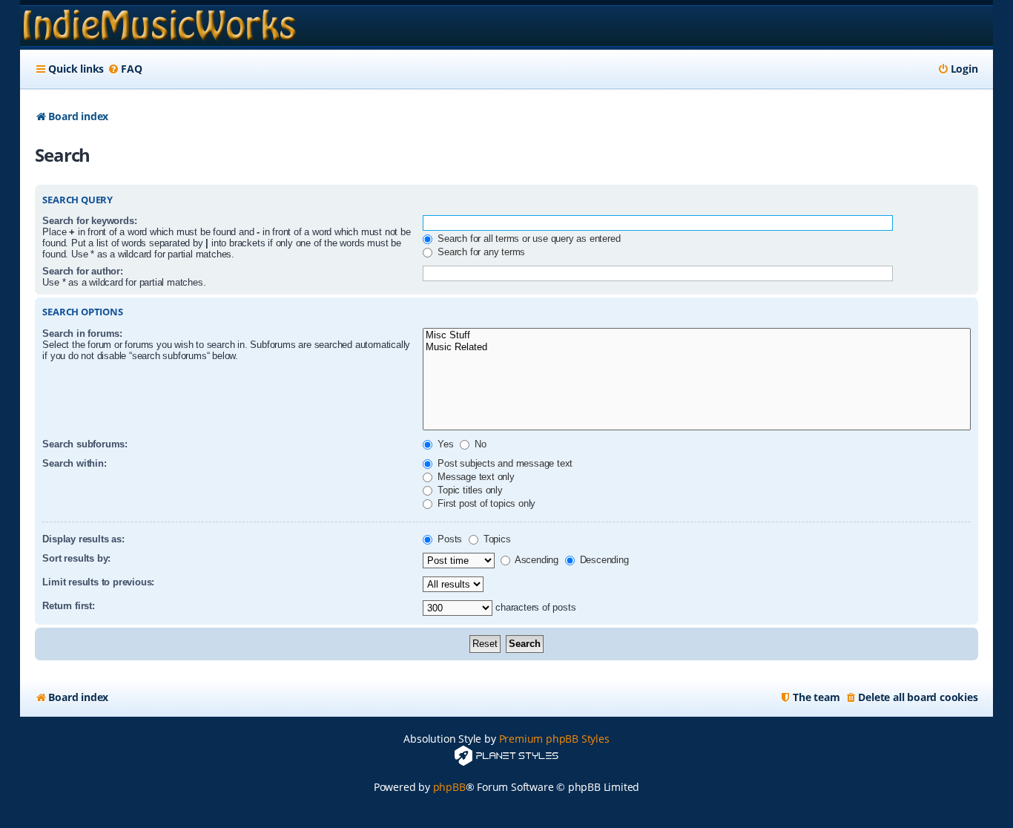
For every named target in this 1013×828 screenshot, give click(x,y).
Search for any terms (480, 251)
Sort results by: (76, 558)
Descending (603, 559)
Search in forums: (82, 333)
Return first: (68, 605)
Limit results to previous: (98, 582)
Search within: (74, 463)
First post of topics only (485, 503)
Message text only (474, 476)
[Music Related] (696, 347)
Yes (444, 444)
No (479, 444)
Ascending (535, 559)
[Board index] (160, 26)
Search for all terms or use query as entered (527, 238)
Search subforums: (85, 444)
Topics (496, 539)
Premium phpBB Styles (554, 739)
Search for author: (82, 271)
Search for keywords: (89, 220)
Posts (448, 539)
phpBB (449, 787)
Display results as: (83, 539)
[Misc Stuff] (696, 335)
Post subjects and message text (504, 463)
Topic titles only (468, 490)
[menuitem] (125, 69)
